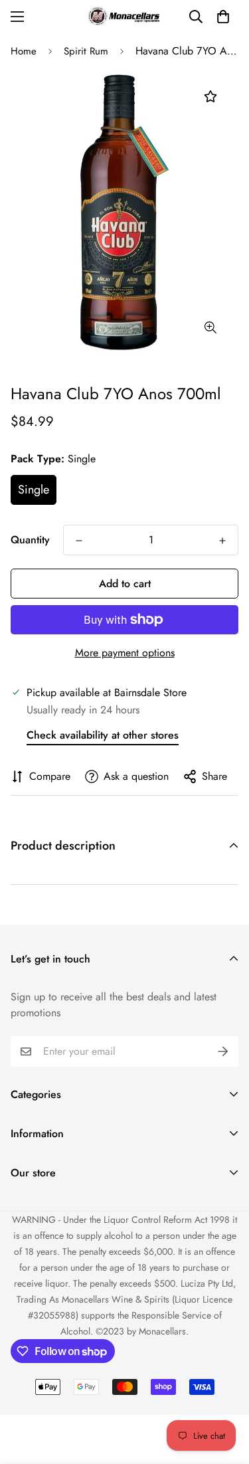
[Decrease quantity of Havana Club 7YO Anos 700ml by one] (79, 540)
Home (24, 51)
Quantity (30, 539)
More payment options (125, 652)
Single (33, 489)
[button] (223, 16)
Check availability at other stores (103, 735)
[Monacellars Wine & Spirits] (124, 16)
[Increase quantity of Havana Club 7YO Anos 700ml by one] (222, 540)
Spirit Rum (86, 51)
